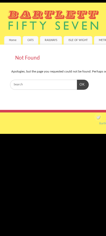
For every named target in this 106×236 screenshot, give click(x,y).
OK (81, 84)
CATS (31, 40)
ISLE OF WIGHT (78, 40)
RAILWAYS (51, 40)
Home (12, 40)
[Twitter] (98, 118)
